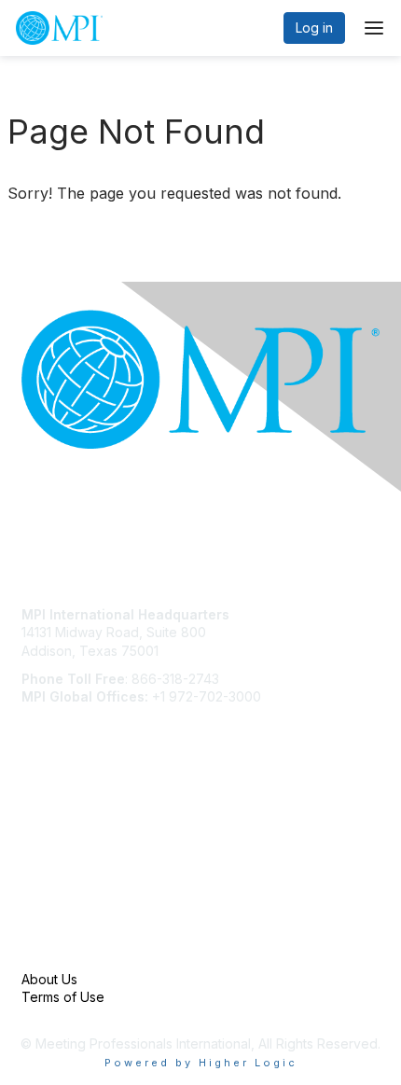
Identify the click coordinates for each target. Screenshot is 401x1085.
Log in (314, 27)
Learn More (56, 856)
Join (34, 820)
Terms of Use (62, 997)
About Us (49, 979)
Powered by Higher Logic (200, 1062)
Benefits (46, 837)
